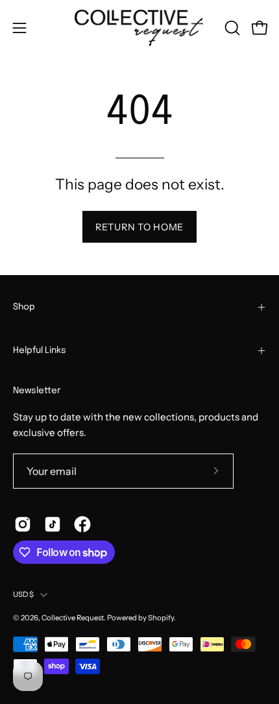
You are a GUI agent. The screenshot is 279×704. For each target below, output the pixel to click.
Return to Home (139, 227)
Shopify (161, 617)
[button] (231, 28)
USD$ (23, 594)
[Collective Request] (139, 28)
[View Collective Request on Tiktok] (52, 524)
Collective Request (73, 617)
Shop (24, 306)
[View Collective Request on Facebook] (82, 524)
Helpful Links (39, 350)
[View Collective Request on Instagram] (22, 524)
